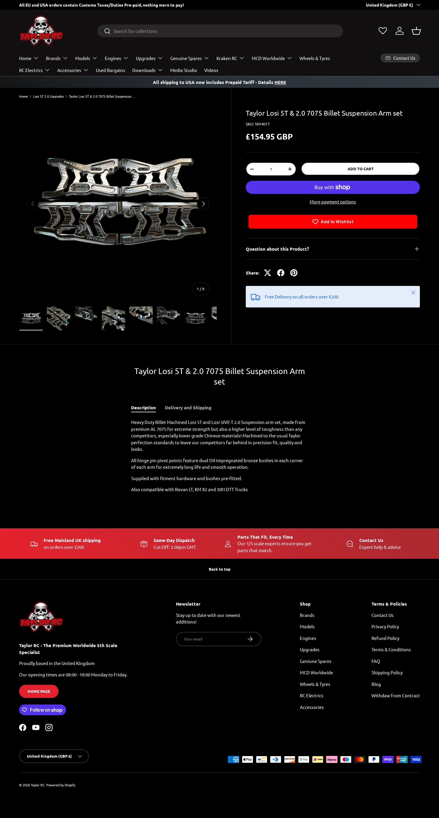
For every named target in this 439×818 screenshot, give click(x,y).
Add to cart (361, 168)
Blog (376, 684)
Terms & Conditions (391, 649)
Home (25, 58)
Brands (53, 58)
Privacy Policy (385, 626)
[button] (416, 30)
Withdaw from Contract (396, 695)
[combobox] (220, 30)
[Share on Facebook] (280, 272)
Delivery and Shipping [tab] (188, 407)
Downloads (144, 70)
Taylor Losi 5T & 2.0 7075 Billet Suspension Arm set (102, 96)
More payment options (333, 201)
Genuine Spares (186, 58)
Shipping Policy (387, 672)
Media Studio (183, 70)
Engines (113, 58)
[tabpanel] (219, 456)
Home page (38, 691)
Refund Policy (385, 638)
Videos (211, 70)
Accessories (69, 70)
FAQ (376, 661)
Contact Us (383, 615)
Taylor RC (37, 784)
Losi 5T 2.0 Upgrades (48, 96)
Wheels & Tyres (315, 58)
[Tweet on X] (267, 272)
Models (82, 58)
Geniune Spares (315, 661)
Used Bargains (110, 70)
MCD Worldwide (268, 58)
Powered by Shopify (60, 784)
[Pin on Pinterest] (293, 272)
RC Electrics (31, 70)
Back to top (220, 569)
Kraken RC (227, 58)
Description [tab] (143, 407)
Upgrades (146, 58)
